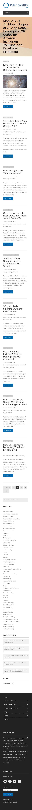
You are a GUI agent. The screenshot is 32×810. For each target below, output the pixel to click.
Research (11, 166)
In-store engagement (9, 562)
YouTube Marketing (8, 629)
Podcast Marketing (8, 593)
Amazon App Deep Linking (10, 514)
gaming (5, 557)
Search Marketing (8, 607)
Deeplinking (6, 542)
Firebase (5, 554)
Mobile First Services (10, 701)
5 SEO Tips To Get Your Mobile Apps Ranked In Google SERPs (15, 123)
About (5, 697)
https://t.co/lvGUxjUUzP (20, 746)
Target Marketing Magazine (10, 619)
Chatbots (5, 535)
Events (5, 552)
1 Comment (19, 176)
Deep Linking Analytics (9, 540)
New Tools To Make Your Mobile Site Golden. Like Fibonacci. (15, 67)
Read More (8, 106)
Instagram (6, 566)
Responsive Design (8, 602)
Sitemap (6, 719)
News (4, 586)
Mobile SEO (6, 61)
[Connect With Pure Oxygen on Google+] (14, 781)
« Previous (7, 487)
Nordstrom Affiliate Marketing (11, 588)
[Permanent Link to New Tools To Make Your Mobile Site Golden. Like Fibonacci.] (15, 87)
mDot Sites (6, 571)
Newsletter (8, 787)
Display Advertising (8, 545)
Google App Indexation (9, 559)
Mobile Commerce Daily (10, 574)
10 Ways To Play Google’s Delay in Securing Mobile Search (12, 262)
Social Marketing (7, 614)
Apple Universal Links (9, 530)
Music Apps (6, 583)
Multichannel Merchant (9, 581)
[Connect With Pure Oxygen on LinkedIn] (19, 781)
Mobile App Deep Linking (11, 708)
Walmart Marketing (8, 626)
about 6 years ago (9, 749)
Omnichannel (7, 590)
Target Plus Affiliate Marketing (11, 621)
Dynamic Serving (8, 547)
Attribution (6, 533)
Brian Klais (10, 73)
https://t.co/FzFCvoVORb (11, 760)
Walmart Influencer (8, 624)
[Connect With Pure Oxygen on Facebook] (10, 781)
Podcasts (5, 595)
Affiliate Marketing (8, 511)
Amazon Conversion (9, 516)
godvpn (6, 670)
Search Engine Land (8, 117)
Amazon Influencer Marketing (11, 519)
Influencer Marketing (8, 564)
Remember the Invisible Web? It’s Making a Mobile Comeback (12, 355)
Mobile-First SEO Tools (10, 704)
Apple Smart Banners (9, 528)
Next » (6, 491)
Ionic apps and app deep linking (12, 569)
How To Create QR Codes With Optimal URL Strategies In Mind (15, 402)
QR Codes (6, 597)
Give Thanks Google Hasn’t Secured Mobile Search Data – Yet (15, 216)
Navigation (7, 12)
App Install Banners (8, 523)
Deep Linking (6, 538)
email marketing (7, 550)
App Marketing (7, 526)
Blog (5, 712)
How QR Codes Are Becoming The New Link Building (13, 447)
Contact (6, 715)
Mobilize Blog (7, 578)
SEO (4, 609)
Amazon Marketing (8, 521)
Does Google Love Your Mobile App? (13, 171)
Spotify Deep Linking (9, 617)
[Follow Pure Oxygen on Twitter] (5, 781)
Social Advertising (8, 612)
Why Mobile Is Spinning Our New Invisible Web (12, 309)
